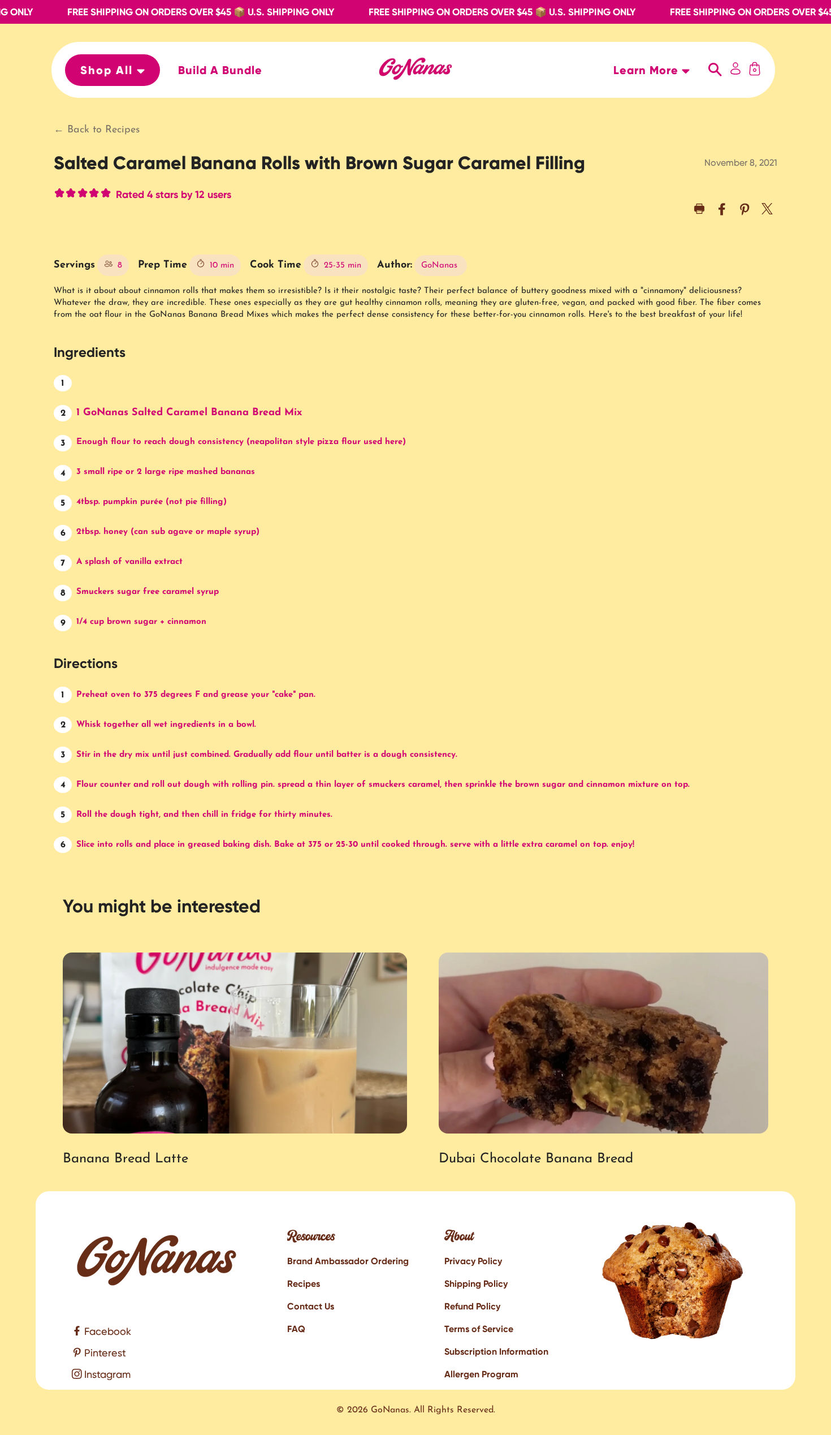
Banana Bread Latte (125, 1159)
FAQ (296, 1329)
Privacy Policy (473, 1261)
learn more (647, 70)
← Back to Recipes (97, 130)
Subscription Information (496, 1351)
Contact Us (310, 1306)
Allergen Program (481, 1374)
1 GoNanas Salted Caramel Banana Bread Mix (189, 413)
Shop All (108, 70)
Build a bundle (220, 70)
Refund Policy (472, 1306)
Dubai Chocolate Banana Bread (536, 1159)
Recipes (303, 1283)
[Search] (715, 70)
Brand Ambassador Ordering (348, 1261)
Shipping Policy (476, 1283)
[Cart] (754, 70)
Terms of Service (478, 1329)
